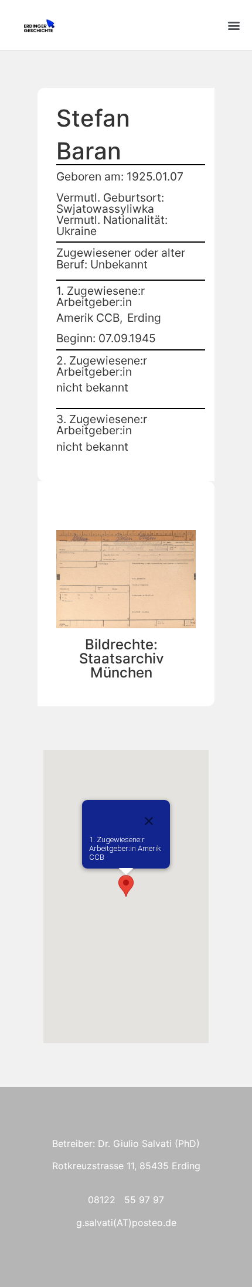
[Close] (149, 821)
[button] (233, 25)
